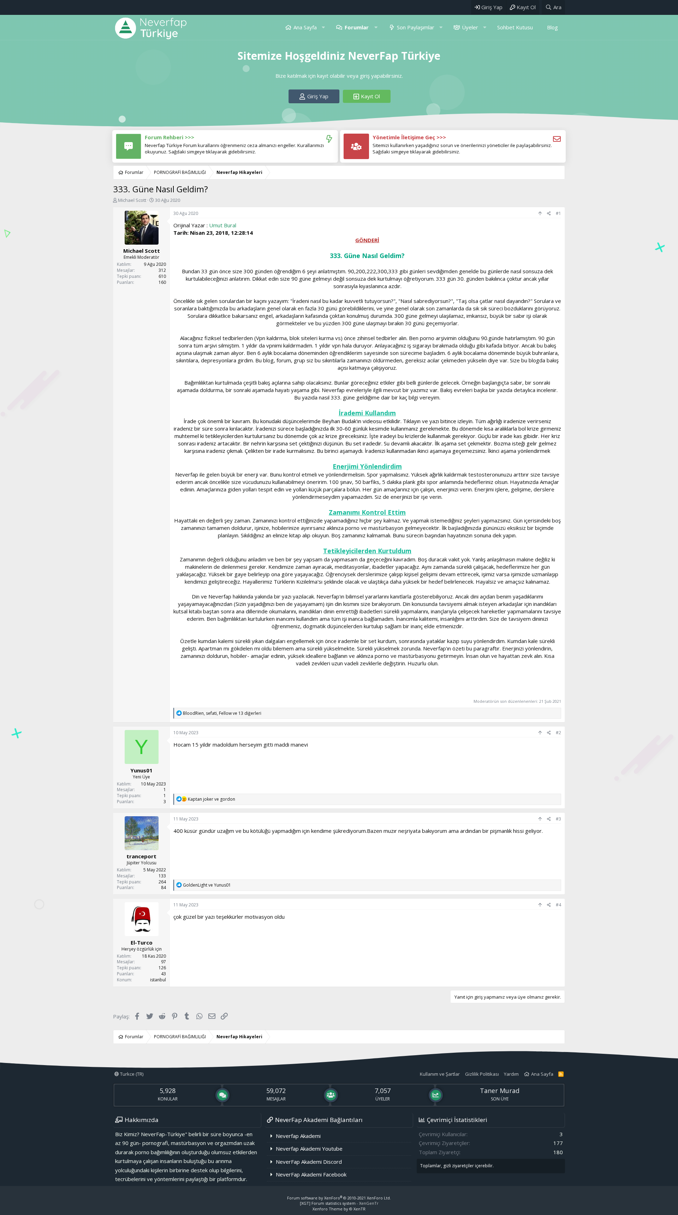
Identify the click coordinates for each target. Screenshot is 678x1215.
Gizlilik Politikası (482, 1074)
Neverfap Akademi (298, 1135)
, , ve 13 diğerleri (222, 713)
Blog (552, 27)
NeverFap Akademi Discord (309, 1161)
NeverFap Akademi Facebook (311, 1174)
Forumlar (357, 27)
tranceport (141, 856)
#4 (558, 905)
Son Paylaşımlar (415, 27)
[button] (323, 27)
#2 (558, 733)
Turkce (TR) (131, 1074)
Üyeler (470, 27)
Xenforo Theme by (339, 1208)
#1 (558, 213)
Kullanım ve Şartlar (440, 1074)
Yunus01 (141, 770)
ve (211, 799)
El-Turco (142, 942)
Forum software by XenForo (339, 1198)
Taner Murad (499, 1090)
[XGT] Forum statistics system (339, 1203)
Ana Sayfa (305, 27)
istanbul (158, 980)
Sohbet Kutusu (515, 27)
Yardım (511, 1074)
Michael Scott (132, 200)
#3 (558, 819)
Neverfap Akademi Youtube (309, 1148)
